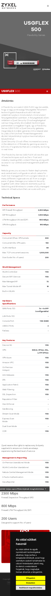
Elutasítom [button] (30, 583)
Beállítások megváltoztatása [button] (30, 588)
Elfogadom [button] (30, 578)
